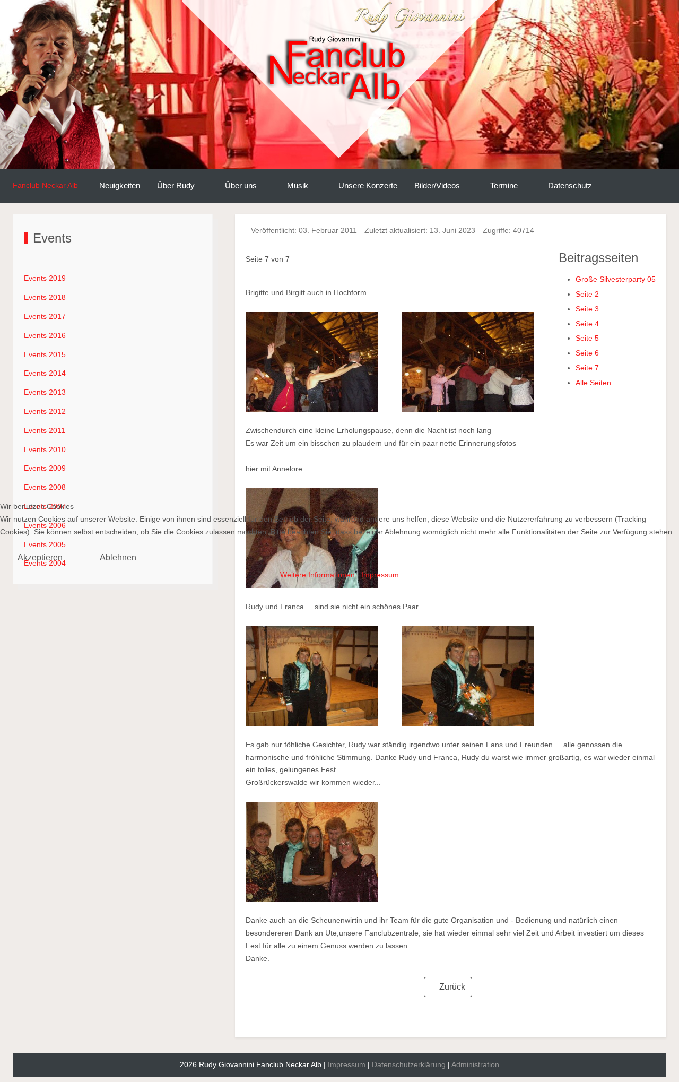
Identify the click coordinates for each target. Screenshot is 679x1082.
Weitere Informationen (317, 574)
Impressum (380, 574)
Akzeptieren (40, 557)
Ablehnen (118, 557)
